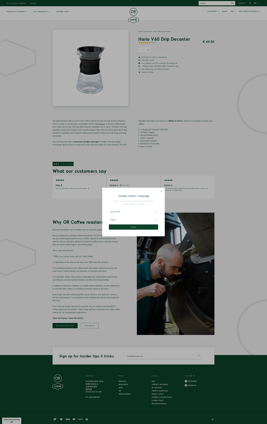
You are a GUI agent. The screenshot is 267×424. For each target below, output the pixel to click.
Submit (133, 227)
